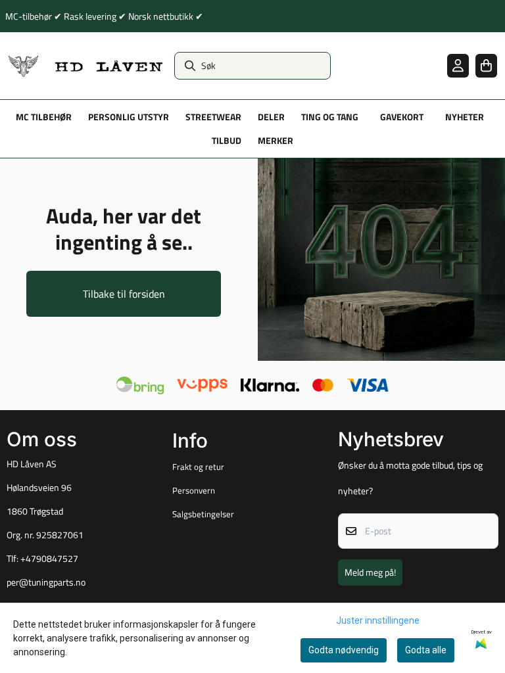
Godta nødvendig (343, 650)
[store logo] (86, 66)
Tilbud (226, 140)
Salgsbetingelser (203, 514)
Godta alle (425, 650)
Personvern (193, 490)
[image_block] (381, 259)
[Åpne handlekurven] (486, 65)
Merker (275, 140)
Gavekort (401, 117)
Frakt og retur (198, 466)
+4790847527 (49, 558)
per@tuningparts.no (46, 582)
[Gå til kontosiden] (458, 65)
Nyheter (464, 117)
